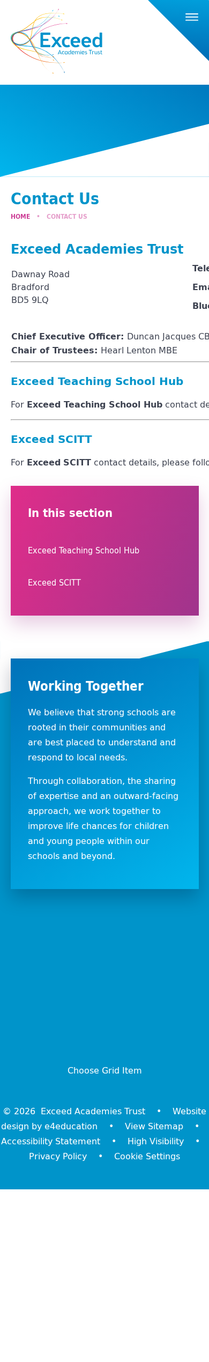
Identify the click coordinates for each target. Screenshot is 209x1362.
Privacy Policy (58, 1156)
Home (20, 216)
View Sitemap (154, 1126)
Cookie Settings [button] (147, 1156)
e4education (71, 1126)
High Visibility (156, 1141)
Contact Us (67, 216)
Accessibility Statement (50, 1141)
